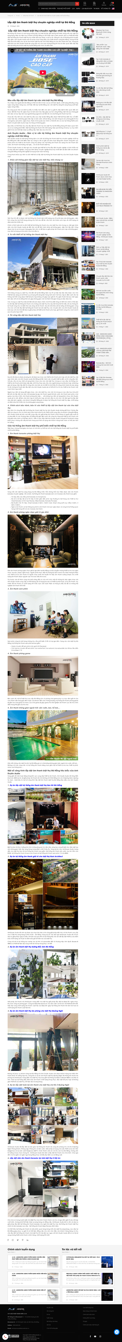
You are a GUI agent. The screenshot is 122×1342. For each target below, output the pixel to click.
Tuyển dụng (50, 1318)
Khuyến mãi (50, 1307)
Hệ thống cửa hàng (52, 1321)
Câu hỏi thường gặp (52, 1328)
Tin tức (18, 15)
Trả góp (85, 1321)
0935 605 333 (16, 1325)
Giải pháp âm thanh (28, 15)
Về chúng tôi (50, 1311)
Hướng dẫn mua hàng (89, 1318)
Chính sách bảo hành (89, 1314)
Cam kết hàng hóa (88, 1307)
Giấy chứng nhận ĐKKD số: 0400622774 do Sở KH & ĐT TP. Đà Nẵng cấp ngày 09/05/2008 (31, 1338)
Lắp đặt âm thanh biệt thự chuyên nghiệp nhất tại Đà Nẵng (53, 15)
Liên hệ (49, 1324)
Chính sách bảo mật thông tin (91, 1324)
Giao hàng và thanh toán (90, 1311)
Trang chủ (10, 15)
